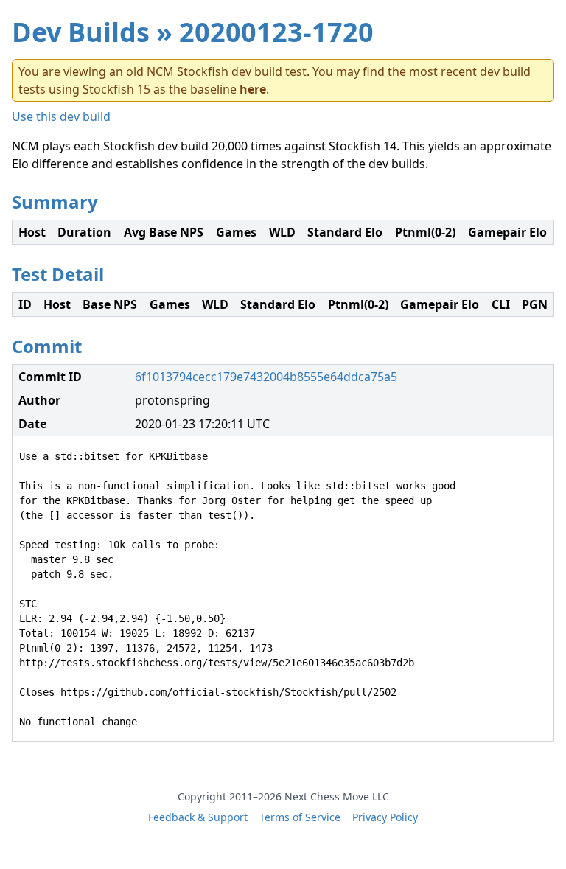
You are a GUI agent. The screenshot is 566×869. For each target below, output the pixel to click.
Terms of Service (299, 817)
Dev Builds (81, 32)
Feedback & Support (198, 817)
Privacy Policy (385, 817)
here (253, 89)
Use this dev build (61, 116)
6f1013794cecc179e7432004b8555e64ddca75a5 (266, 377)
